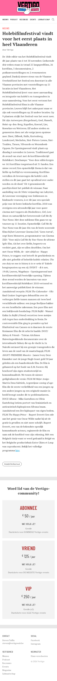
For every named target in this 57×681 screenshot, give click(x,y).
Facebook (35, 640)
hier (17, 450)
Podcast (14, 19)
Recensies (24, 19)
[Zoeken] (53, 19)
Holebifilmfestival (12, 464)
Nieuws (5, 19)
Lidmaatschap (44, 19)
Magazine (6, 670)
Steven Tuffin (8, 640)
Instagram (35, 643)
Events (33, 19)
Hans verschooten (39, 656)
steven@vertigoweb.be (13, 643)
